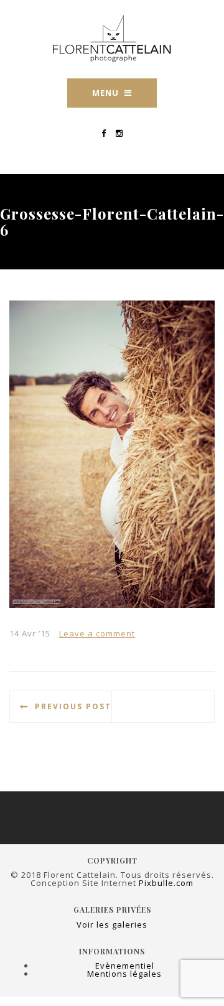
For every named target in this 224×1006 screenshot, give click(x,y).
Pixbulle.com (166, 882)
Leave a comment (97, 633)
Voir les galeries (112, 924)
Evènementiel (124, 965)
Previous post (73, 706)
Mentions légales (124, 973)
